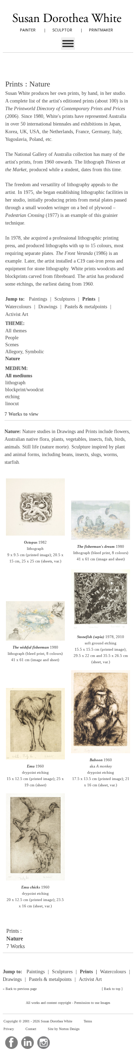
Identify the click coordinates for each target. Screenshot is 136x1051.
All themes (16, 330)
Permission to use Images (92, 1003)
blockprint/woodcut (24, 389)
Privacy (8, 1029)
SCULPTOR (62, 29)
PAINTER (28, 29)
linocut (12, 403)
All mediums (18, 375)
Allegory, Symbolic (24, 351)
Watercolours (18, 306)
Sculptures (64, 299)
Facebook (11, 1042)
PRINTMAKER (101, 29)
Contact (30, 1029)
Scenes (11, 344)
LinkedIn (27, 1042)
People (11, 337)
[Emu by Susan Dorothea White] (35, 759)
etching (12, 396)
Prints (88, 299)
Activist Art (16, 314)
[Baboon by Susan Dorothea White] (100, 752)
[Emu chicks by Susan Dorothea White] (35, 880)
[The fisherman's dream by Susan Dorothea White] (100, 539)
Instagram (43, 1042)
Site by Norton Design (64, 1029)
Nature (12, 358)
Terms (88, 1021)
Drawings (47, 306)
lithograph (15, 382)
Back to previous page (21, 989)
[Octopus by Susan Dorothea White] (35, 535)
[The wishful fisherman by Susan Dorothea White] (35, 640)
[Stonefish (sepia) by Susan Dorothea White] (100, 629)
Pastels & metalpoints (86, 306)
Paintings (38, 299)
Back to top (112, 989)
